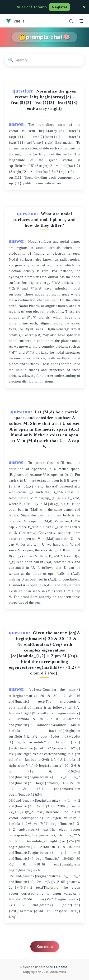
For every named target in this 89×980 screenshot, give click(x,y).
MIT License (59, 967)
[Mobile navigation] (81, 20)
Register (59, 7)
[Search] (71, 20)
